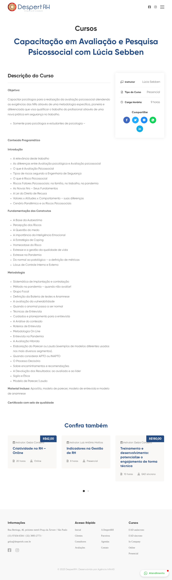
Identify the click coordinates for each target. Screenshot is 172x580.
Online (37, 461)
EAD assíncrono (136, 530)
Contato (105, 547)
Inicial (78, 530)
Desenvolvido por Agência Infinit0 (96, 569)
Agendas (105, 541)
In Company (134, 541)
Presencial (153, 92)
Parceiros (105, 536)
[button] (84, 491)
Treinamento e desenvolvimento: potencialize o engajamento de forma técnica (138, 457)
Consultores (80, 541)
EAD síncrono (149, 474)
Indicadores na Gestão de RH (85, 451)
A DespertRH (107, 530)
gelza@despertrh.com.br (19, 541)
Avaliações (80, 547)
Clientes (78, 536)
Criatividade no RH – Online (29, 451)
